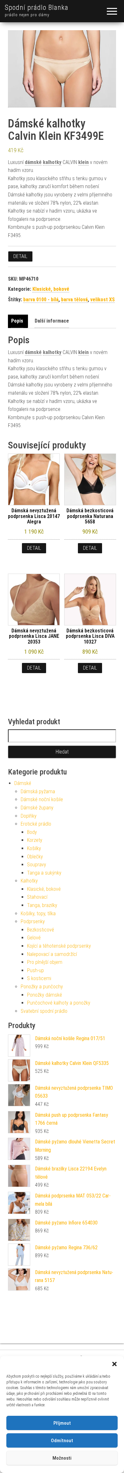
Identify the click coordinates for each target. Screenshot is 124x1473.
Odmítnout (62, 1440)
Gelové (34, 938)
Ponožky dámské (44, 995)
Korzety (34, 840)
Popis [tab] (17, 321)
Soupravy (36, 865)
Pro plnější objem (44, 962)
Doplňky (29, 816)
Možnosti (62, 1458)
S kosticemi (39, 978)
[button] (114, 1364)
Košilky (34, 848)
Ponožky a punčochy (42, 987)
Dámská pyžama (38, 791)
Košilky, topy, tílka (38, 913)
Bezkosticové (40, 930)
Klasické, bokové (50, 289)
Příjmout (62, 1423)
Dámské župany (37, 808)
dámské (33, 162)
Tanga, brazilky (42, 905)
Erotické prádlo (36, 824)
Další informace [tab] (52, 321)
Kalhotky (29, 881)
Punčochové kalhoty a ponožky (58, 1003)
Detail (20, 256)
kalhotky (52, 162)
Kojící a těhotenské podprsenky (59, 946)
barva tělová (74, 300)
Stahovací (37, 897)
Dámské (22, 783)
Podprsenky (33, 921)
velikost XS (102, 300)
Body (32, 832)
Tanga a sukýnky (44, 873)
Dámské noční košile (42, 799)
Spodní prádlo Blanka (36, 7)
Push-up (35, 970)
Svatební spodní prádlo (44, 1011)
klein (83, 162)
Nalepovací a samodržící (52, 954)
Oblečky (35, 857)
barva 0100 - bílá (41, 300)
